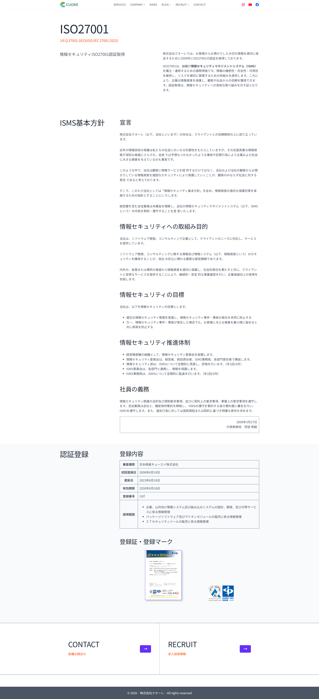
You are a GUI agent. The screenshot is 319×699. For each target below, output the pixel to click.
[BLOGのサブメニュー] (170, 4)
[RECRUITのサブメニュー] (188, 4)
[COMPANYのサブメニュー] (144, 4)
